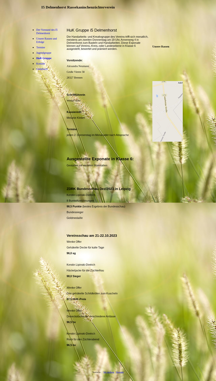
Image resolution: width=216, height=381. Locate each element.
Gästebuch (42, 69)
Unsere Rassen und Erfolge (46, 40)
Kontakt (40, 63)
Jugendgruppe (43, 52)
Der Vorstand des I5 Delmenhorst (47, 31)
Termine (40, 47)
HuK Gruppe (43, 58)
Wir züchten (108, 372)
